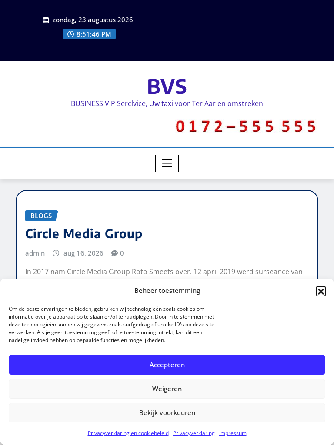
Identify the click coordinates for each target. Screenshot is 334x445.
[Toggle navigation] (167, 163)
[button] (321, 290)
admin (35, 253)
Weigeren (167, 388)
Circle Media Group (84, 233)
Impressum (233, 433)
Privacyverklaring (194, 433)
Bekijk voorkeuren (167, 412)
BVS (167, 85)
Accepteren (167, 364)
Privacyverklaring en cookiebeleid (128, 433)
